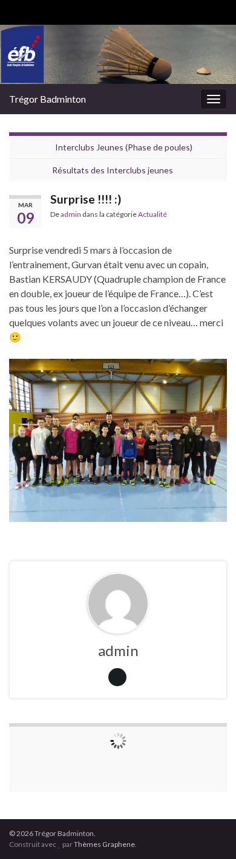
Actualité (152, 214)
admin (71, 214)
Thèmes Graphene (104, 844)
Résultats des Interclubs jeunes (112, 170)
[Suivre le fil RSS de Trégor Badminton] (15, 10)
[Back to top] (209, 832)
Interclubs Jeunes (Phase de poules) (123, 147)
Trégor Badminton (47, 99)
